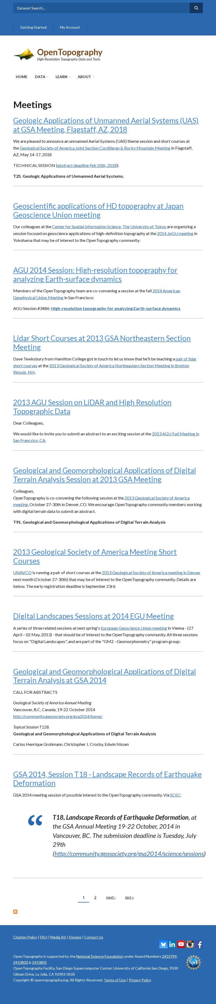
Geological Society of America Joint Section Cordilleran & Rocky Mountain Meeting (95, 147)
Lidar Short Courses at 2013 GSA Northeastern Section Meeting (102, 342)
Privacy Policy (140, 980)
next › (111, 897)
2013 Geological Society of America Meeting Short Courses (95, 556)
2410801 (39, 962)
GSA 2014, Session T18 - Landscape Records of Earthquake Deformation (107, 779)
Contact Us (93, 937)
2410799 (169, 956)
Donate (75, 937)
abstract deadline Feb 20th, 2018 (87, 165)
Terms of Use (115, 980)
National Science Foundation (99, 956)
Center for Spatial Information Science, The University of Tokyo (109, 226)
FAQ (43, 937)
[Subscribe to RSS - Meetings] (108, 911)
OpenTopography (69, 52)
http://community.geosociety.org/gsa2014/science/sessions (129, 853)
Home (21, 76)
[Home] (24, 53)
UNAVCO (22, 572)
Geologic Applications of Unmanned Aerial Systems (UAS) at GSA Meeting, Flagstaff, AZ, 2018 (106, 125)
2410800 (20, 962)
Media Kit (58, 937)
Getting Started (33, 27)
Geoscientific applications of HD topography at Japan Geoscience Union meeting (98, 210)
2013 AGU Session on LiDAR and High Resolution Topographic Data (92, 407)
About (84, 76)
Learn (61, 76)
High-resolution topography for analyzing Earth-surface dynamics (115, 308)
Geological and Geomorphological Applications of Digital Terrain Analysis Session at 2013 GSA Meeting (104, 475)
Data (40, 76)
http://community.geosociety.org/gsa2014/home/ (57, 716)
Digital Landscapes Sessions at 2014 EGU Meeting (93, 615)
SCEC (175, 794)
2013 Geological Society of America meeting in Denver (151, 572)
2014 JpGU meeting (175, 233)
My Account (70, 27)
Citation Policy (25, 937)
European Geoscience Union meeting (134, 627)
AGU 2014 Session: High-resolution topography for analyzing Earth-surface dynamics (95, 274)
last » (129, 897)
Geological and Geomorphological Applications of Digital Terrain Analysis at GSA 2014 (104, 676)
